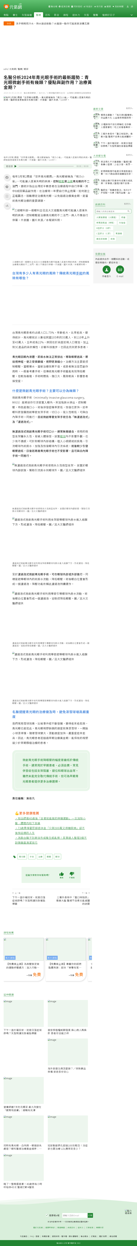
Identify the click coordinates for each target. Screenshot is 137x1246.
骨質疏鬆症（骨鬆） (106, 222)
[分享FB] (7, 177)
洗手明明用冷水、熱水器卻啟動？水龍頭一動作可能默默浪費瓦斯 (53, 23)
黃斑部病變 (101, 238)
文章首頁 (90, 1228)
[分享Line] (7, 186)
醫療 (38, 15)
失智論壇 (27, 15)
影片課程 (10, 957)
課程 (65, 15)
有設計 (89, 6)
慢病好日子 (108, 15)
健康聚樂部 (50, 1228)
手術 (79, 273)
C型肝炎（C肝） (104, 233)
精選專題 (61, 1228)
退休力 (76, 15)
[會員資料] (127, 6)
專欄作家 (100, 1228)
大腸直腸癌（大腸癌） (107, 217)
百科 (47, 15)
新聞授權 (46, 1236)
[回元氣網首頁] (16, 6)
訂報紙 (94, 1236)
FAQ (32, 1236)
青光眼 (22, 856)
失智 (86, 15)
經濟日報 (65, 6)
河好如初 (77, 6)
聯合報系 (84, 1236)
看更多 (129, 108)
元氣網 (12, 69)
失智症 (122, 222)
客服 (37, 1236)
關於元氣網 (38, 1228)
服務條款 (56, 1236)
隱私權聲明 (73, 1236)
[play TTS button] (15, 166)
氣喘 (113, 238)
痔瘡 (123, 217)
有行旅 (99, 6)
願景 (108, 6)
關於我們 (103, 1236)
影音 (56, 15)
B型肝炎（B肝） (104, 228)
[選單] (132, 6)
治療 (70, 181)
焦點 (6, 15)
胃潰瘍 (119, 233)
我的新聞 (118, 6)
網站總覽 (113, 1236)
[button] (132, 15)
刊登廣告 (24, 1236)
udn (6, 69)
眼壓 (61, 181)
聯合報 (53, 6)
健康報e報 (54, 1215)
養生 (15, 15)
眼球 (63, 436)
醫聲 (95, 15)
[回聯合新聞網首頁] (6, 7)
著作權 (64, 1236)
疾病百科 (71, 1228)
